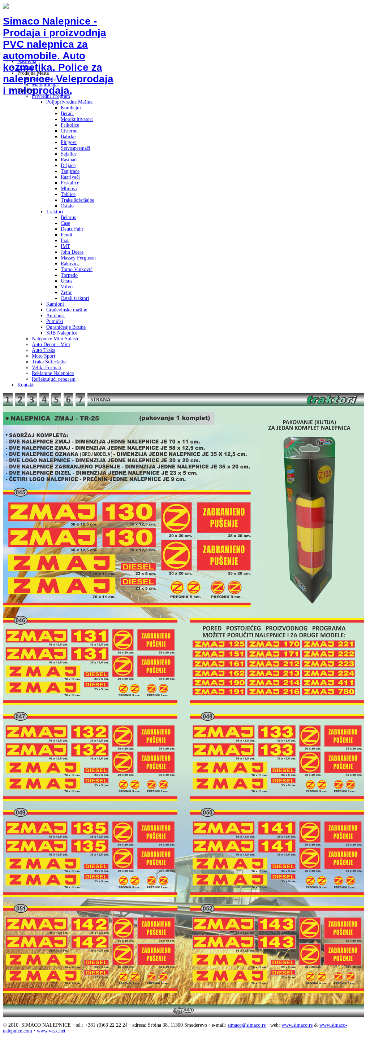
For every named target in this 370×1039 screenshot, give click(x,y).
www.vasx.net (51, 1031)
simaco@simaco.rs (247, 1025)
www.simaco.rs (297, 1025)
